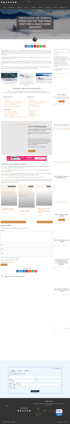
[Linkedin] (27, 410)
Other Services (62, 7)
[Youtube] (6, 2)
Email (2, 248)
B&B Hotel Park (4, 169)
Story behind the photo (35, 43)
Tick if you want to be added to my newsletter (10, 257)
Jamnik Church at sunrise (14, 50)
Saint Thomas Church (46, 50)
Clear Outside (32, 116)
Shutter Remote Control (34, 110)
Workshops (33, 7)
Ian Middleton (65, 421)
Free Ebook (40, 7)
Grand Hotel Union (4, 166)
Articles (26, 7)
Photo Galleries (11, 7)
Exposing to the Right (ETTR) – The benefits (8, 209)
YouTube (55, 7)
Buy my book (61, 95)
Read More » (5, 212)
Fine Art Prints (48, 7)
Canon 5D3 (7, 100)
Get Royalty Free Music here (61, 240)
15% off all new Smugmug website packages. (38, 414)
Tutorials (19, 7)
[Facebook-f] (1, 2)
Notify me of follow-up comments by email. (9, 260)
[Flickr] (11, 2)
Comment (3, 230)
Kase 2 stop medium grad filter (11, 114)
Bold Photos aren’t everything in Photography (14, 276)
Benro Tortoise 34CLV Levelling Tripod (13, 106)
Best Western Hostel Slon (6, 173)
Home (4, 7)
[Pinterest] (13, 2)
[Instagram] (4, 2)
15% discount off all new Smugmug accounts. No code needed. (62, 262)
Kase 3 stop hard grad (9, 115)
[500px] (15, 2)
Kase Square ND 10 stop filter (11, 111)
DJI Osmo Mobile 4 (33, 104)
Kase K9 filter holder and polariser (12, 112)
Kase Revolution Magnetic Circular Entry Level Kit (15, 117)
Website (2, 253)
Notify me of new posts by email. (7, 262)
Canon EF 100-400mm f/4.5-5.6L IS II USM (13, 101)
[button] (26, 46)
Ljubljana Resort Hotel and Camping (8, 179)
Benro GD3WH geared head (10, 104)
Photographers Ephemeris (35, 114)
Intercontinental (4, 177)
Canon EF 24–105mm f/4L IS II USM (12, 103)
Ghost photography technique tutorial (25, 211)
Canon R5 (7, 99)
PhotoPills (32, 113)
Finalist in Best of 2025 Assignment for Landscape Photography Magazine (44, 210)
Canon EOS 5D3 (33, 100)
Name (2, 244)
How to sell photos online (61, 215)
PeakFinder (32, 112)
